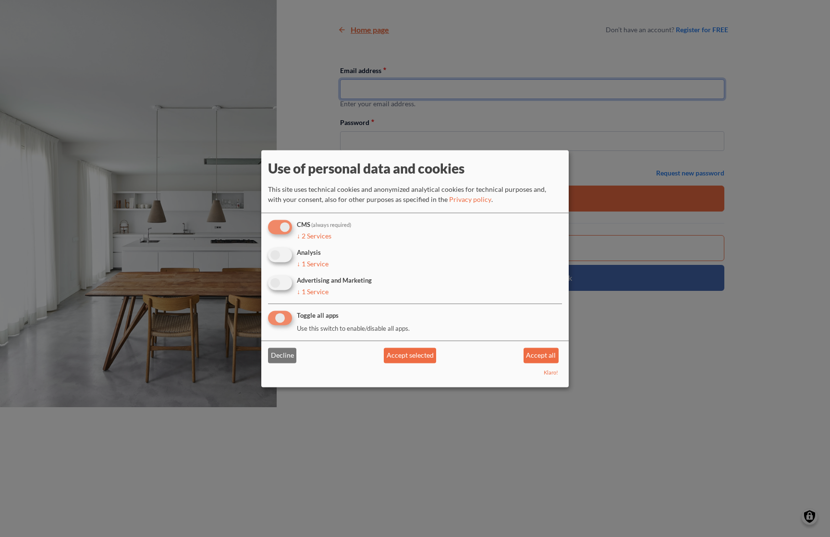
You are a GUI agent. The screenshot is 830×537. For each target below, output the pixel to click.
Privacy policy (470, 200)
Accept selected (410, 355)
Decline (282, 355)
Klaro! (551, 372)
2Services (314, 236)
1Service (313, 264)
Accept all (541, 355)
